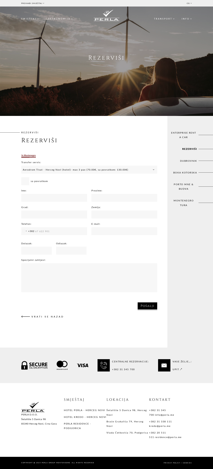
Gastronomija (58, 19)
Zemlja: (96, 207)
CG (188, 3)
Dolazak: (26, 243)
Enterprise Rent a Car (183, 135)
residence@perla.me (168, 437)
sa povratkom (39, 181)
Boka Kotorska (185, 172)
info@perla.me (164, 414)
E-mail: (95, 223)
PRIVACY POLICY (172, 463)
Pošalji (147, 306)
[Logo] (106, 15)
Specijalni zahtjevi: (33, 259)
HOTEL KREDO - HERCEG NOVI (85, 417)
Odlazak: (61, 243)
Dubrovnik (188, 160)
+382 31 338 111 (160, 421)
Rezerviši (189, 148)
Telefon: (26, 223)
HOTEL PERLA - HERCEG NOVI (84, 410)
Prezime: (96, 190)
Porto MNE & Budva (184, 186)
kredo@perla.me (160, 426)
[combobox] (27, 231)
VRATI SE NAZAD (47, 316)
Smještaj (29, 19)
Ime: (24, 190)
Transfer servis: (31, 162)
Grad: (24, 207)
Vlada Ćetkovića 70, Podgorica (127, 432)
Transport (163, 19)
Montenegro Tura (184, 202)
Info (186, 19)
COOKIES (187, 463)
